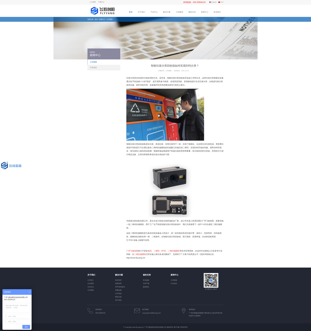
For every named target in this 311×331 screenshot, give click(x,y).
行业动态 (93, 67)
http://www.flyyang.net (135, 258)
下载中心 (101, 2)
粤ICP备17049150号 (180, 327)
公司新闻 (169, 71)
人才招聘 (92, 2)
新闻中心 (102, 19)
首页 (96, 19)
